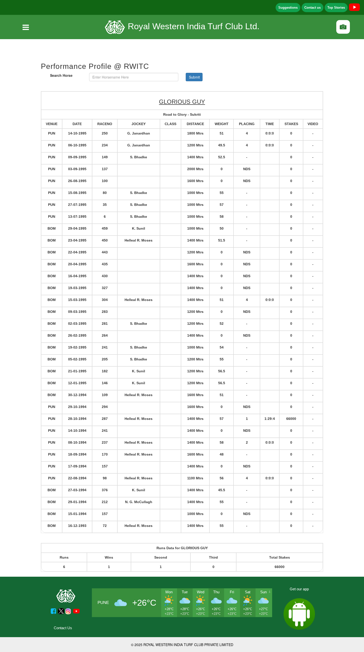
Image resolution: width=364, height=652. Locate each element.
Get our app (299, 589)
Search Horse (61, 75)
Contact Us (63, 628)
